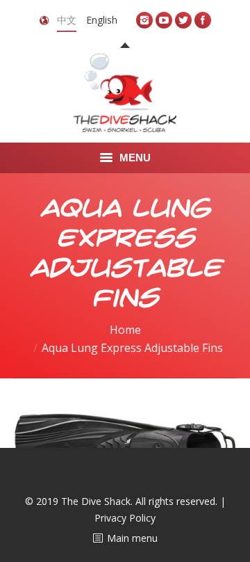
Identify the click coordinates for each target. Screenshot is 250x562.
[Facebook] (202, 20)
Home (125, 329)
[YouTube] (164, 20)
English (101, 19)
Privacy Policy (125, 517)
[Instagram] (144, 20)
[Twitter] (183, 20)
